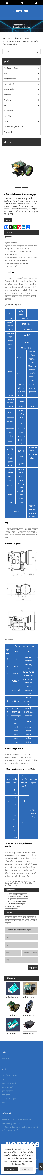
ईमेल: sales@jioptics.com (12, 1123)
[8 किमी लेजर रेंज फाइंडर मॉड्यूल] (13, 988)
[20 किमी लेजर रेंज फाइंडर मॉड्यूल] (13, 1024)
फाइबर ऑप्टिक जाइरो (10, 79)
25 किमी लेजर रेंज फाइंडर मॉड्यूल (30, 1033)
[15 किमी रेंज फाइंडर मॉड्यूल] (30, 988)
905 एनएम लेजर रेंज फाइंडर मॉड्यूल (16, 894)
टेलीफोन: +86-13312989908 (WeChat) (17, 1119)
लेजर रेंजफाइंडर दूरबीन (10, 100)
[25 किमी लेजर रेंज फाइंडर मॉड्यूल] (30, 1024)
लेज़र (5, 73)
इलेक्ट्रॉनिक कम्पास (9, 116)
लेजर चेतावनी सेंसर (9, 132)
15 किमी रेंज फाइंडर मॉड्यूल (30, 997)
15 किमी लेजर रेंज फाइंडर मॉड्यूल (13, 1015)
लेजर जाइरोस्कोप (9, 89)
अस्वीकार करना (11, 1169)
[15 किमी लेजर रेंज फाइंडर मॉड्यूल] (13, 1006)
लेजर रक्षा (6, 121)
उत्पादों (10, 38)
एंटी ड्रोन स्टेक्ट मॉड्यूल (12, 906)
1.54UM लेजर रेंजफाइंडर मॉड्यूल (15, 901)
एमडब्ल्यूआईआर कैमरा (10, 84)
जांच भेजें (8, 220)
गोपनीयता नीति (20, 1164)
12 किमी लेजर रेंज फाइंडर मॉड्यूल (30, 1015)
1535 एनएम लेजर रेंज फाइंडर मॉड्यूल (14, 41)
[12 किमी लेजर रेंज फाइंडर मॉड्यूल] (30, 1006)
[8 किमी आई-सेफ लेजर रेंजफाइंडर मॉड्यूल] (21, 169)
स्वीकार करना (26, 1169)
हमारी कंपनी (5, 1058)
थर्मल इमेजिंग (7, 95)
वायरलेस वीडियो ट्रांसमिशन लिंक (13, 126)
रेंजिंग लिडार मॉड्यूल (11, 909)
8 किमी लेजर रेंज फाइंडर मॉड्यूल (13, 997)
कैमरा (5, 105)
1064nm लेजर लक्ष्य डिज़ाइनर (15, 904)
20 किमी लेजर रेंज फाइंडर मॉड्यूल (13, 1033)
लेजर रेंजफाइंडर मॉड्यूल (22, 38)
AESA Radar (8, 111)
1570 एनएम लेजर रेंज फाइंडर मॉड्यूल (16, 899)
